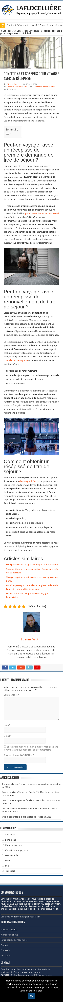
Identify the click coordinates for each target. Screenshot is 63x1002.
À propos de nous (9, 934)
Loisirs (8, 865)
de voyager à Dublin (29, 481)
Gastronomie (11, 855)
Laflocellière (8, 31)
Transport (10, 871)
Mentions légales (9, 929)
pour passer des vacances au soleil (42, 213)
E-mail (7, 735)
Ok (31, 996)
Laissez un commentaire (44, 86)
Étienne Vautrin (13, 84)
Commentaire (11, 694)
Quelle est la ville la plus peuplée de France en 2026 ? (27, 817)
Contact (4, 945)
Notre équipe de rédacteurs (14, 940)
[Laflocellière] (31, 9)
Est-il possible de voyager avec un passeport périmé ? (32, 564)
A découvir (10, 834)
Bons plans (10, 840)
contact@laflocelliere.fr (28, 916)
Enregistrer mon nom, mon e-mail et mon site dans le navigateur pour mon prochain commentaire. (31, 748)
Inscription (6, 955)
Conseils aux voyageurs (27, 31)
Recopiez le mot (19, 755)
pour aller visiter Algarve (16, 360)
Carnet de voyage (13, 845)
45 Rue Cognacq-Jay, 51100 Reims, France (31, 974)
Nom (7, 724)
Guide (8, 860)
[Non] (58, 989)
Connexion (6, 950)
